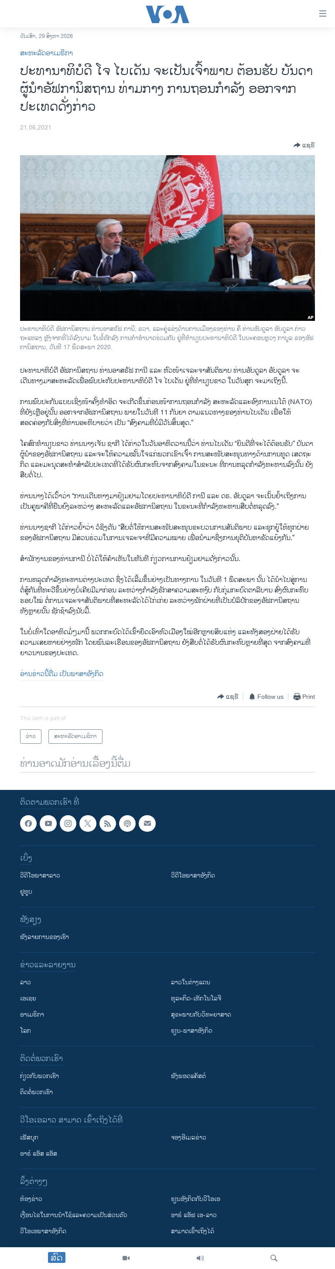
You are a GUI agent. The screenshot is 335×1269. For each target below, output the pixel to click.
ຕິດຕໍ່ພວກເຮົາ (36, 1092)
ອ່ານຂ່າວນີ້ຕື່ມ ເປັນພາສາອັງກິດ (61, 674)
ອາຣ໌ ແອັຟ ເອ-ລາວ (194, 1215)
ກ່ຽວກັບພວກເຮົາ (39, 1076)
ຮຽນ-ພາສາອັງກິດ (191, 1031)
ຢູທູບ (26, 892)
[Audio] (200, 1258)
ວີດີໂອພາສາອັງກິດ (193, 876)
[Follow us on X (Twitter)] (87, 823)
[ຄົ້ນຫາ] (274, 1258)
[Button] (304, 145)
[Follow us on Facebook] (28, 823)
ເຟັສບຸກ (29, 1138)
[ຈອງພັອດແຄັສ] (147, 823)
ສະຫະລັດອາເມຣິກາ (46, 53)
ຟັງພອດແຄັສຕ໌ (188, 1076)
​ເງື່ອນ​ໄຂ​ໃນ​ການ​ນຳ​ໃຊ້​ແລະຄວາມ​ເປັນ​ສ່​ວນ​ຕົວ (73, 1215)
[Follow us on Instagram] (68, 823)
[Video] (126, 1258)
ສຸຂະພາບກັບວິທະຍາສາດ (201, 1015)
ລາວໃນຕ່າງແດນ (190, 982)
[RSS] (107, 823)
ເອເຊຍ (28, 999)
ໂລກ (25, 1031)
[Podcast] (127, 823)
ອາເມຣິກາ (32, 1015)
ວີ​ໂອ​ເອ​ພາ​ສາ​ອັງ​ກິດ (43, 1231)
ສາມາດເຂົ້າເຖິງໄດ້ (192, 1231)
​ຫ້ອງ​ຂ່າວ (31, 1199)
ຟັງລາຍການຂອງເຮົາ (44, 937)
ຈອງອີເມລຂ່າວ (188, 1138)
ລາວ (25, 982)
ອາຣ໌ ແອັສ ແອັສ (38, 1154)
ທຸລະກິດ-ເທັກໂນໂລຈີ (196, 999)
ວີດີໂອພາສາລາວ (40, 876)
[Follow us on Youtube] (48, 823)
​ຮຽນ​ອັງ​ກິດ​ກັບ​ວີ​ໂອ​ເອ (195, 1199)
